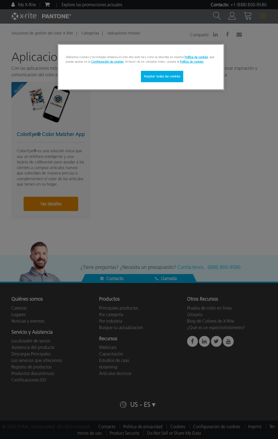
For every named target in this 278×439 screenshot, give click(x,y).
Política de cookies (196, 57)
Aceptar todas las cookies (162, 76)
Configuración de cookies (107, 61)
